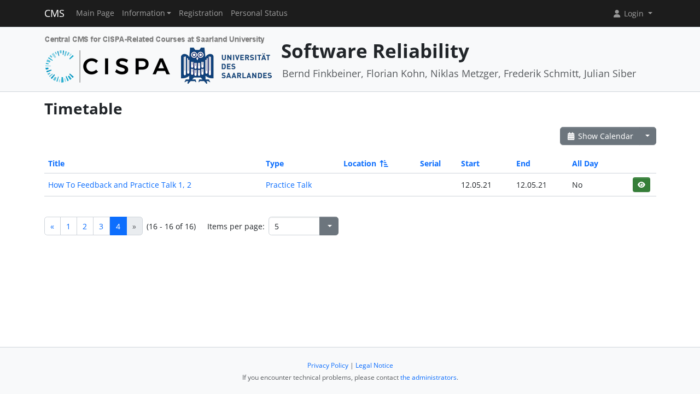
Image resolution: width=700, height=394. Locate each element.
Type (275, 163)
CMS (54, 13)
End (523, 163)
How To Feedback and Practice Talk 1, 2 (119, 184)
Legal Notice (374, 365)
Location (359, 163)
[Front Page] (158, 58)
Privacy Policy (327, 365)
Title (56, 163)
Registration (201, 13)
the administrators (428, 377)
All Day (585, 163)
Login (634, 13)
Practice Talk (289, 184)
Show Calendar (604, 136)
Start (470, 163)
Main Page (95, 13)
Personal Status (259, 13)
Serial (430, 163)
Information (143, 13)
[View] (641, 184)
